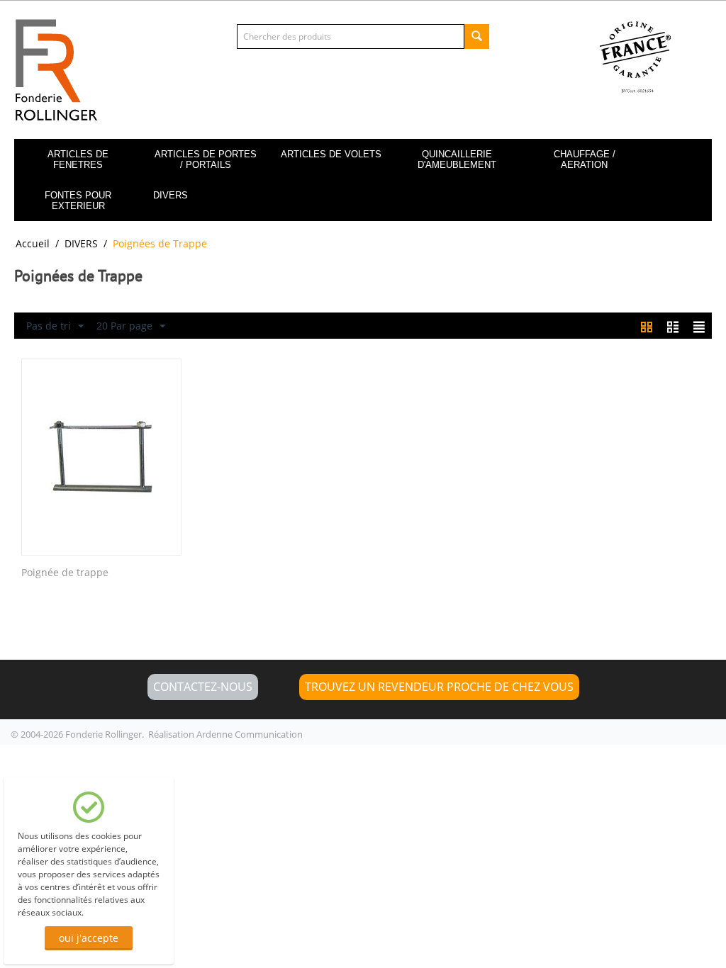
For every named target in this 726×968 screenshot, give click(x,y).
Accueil (33, 243)
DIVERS (170, 195)
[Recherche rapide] (476, 36)
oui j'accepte (88, 938)
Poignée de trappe (64, 573)
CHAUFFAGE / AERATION (584, 159)
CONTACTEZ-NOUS (202, 686)
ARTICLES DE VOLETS (331, 154)
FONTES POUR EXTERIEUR (78, 200)
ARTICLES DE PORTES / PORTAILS (206, 159)
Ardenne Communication (249, 734)
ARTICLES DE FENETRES (78, 159)
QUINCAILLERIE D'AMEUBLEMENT (457, 159)
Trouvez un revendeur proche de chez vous (439, 686)
